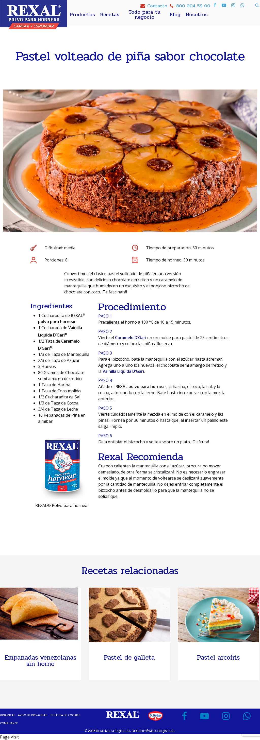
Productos (82, 14)
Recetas (109, 14)
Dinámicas (7, 715)
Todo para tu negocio (144, 15)
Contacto (157, 6)
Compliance (9, 723)
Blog (175, 14)
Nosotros (197, 14)
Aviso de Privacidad (32, 715)
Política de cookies (65, 715)
